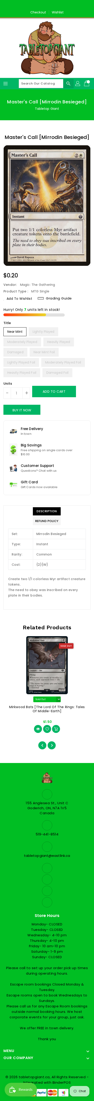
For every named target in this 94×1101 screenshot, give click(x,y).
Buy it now (22, 410)
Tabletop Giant (47, 108)
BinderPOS (61, 1082)
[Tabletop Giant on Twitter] (42, 5)
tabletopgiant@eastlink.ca (47, 855)
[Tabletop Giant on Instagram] (51, 5)
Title (7, 323)
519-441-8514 (47, 834)
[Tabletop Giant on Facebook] (34, 5)
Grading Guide (59, 298)
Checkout (38, 12)
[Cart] (87, 83)
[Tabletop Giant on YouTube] (60, 5)
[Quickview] (38, 729)
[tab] (47, 511)
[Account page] (78, 83)
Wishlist (58, 12)
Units (7, 383)
